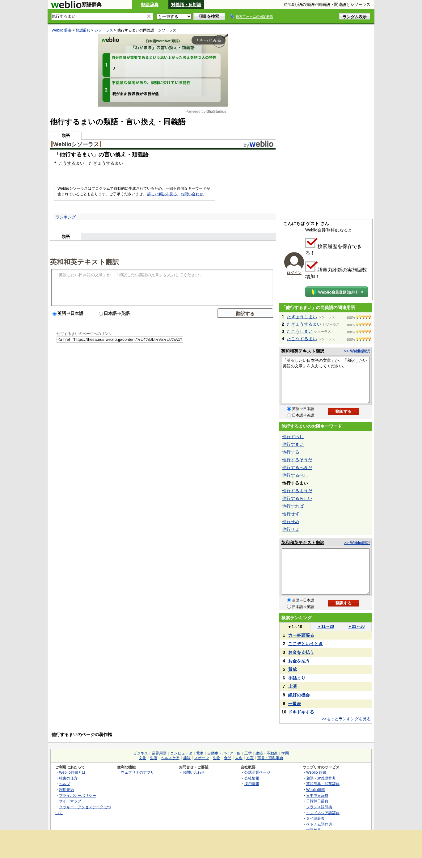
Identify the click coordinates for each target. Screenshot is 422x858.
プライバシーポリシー (77, 795)
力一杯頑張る (301, 635)
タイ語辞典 (315, 818)
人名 (239, 758)
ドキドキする (301, 711)
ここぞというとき (305, 643)
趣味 (187, 758)
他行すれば (293, 506)
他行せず (290, 513)
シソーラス (104, 30)
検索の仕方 (68, 778)
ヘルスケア (170, 758)
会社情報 (251, 778)
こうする (67, 163)
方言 (250, 758)
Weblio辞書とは (72, 772)
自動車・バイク (220, 753)
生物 (216, 758)
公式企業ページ (257, 772)
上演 (292, 686)
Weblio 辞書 (62, 30)
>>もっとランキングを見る (346, 718)
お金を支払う (301, 652)
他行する (290, 452)
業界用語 (159, 753)
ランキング (66, 217)
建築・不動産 (266, 753)
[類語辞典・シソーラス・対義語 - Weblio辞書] (66, 6)
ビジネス (140, 753)
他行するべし (295, 475)
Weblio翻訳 (315, 790)
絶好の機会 (299, 694)
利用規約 (66, 790)
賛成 (292, 669)
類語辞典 (149, 4)
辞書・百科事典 (270, 758)
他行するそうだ (297, 459)
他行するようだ (297, 490)
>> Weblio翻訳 (357, 351)
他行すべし (293, 436)
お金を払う (299, 660)
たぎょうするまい (304, 324)
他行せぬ (290, 521)
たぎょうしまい (302, 316)
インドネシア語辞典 (323, 813)
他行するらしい (297, 498)
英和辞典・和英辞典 (323, 784)
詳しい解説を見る (162, 194)
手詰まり (297, 677)
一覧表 (294, 703)
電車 (200, 753)
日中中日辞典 (317, 795)
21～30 (356, 626)
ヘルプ (64, 784)
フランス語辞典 (319, 807)
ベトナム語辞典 (319, 824)
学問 (285, 753)
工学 (248, 753)
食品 (227, 758)
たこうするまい (302, 338)
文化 (142, 758)
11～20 (325, 626)
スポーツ (201, 758)
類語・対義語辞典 (321, 778)
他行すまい (293, 444)
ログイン (294, 273)
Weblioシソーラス (76, 144)
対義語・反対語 (186, 4)
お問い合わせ (192, 194)
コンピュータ (181, 753)
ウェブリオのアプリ (137, 772)
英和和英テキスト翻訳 (84, 261)
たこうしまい (300, 331)
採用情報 (251, 784)
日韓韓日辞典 (317, 801)
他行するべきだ (297, 467)
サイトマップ (70, 801)
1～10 (295, 626)
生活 (153, 758)
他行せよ (290, 529)
